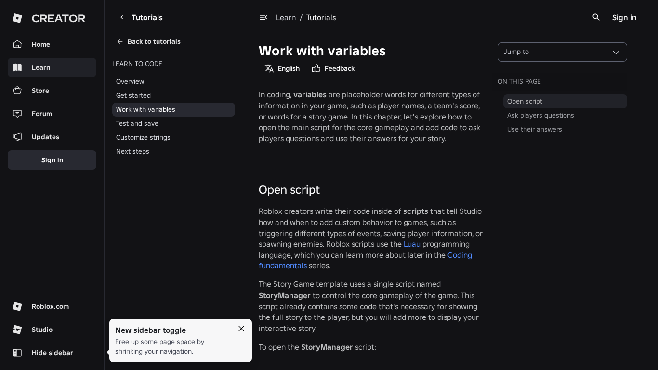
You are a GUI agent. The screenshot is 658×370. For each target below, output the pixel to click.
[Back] (122, 17)
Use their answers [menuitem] (534, 129)
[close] (241, 328)
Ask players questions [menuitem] (540, 115)
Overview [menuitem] (130, 81)
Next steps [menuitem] (132, 151)
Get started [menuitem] (133, 95)
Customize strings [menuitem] (143, 137)
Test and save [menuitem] (137, 123)
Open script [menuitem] (524, 101)
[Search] (596, 17)
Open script (289, 189)
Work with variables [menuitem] (145, 109)
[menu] (263, 17)
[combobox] (562, 52)
